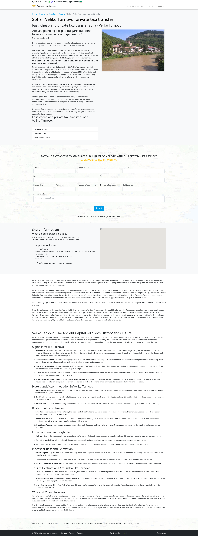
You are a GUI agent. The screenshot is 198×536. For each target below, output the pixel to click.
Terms (71, 533)
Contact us (161, 6)
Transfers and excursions (140, 6)
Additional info (39, 194)
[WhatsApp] (49, 1)
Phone (126, 167)
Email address (84, 167)
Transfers (43, 14)
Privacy (64, 533)
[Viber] (52, 1)
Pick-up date (38, 185)
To (101, 176)
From (35, 176)
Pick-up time (60, 185)
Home (126, 6)
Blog (153, 6)
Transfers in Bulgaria (57, 14)
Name (37, 167)
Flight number (128, 185)
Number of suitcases (108, 185)
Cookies (80, 533)
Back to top (161, 533)
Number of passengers (87, 185)
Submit (99, 208)
